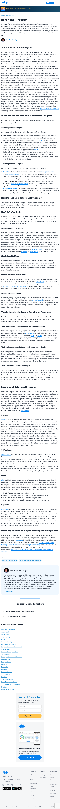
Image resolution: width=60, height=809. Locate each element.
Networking (4, 667)
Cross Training (5, 637)
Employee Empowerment (8, 645)
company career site (8, 284)
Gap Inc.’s (4, 420)
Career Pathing (5, 635)
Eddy (2, 15)
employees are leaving (14, 174)
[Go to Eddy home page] (12, 772)
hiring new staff (37, 249)
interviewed (34, 251)
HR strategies (29, 333)
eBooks (52, 777)
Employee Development (9, 560)
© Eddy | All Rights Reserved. (13, 807)
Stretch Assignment (7, 679)
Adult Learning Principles (8, 630)
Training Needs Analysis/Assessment (11, 684)
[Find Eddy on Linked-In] (3, 785)
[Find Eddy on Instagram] (16, 785)
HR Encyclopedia (9, 15)
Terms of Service (28, 807)
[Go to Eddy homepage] (5, 2)
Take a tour (50, 3)
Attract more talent (10, 188)
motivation (40, 140)
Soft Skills (4, 677)
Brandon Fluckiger (12, 40)
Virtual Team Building (7, 689)
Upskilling (4, 687)
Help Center (53, 794)
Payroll (32, 779)
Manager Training (6, 662)
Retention (6, 172)
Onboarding (33, 789)
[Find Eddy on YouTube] (8, 785)
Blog (51, 775)
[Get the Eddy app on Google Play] (17, 788)
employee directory (33, 545)
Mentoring (4, 664)
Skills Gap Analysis (6, 672)
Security (47, 807)
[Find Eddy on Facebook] (12, 785)
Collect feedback (37, 300)
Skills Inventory (5, 674)
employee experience (48, 172)
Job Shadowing (5, 654)
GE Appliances (6, 454)
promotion (37, 150)
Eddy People (19, 540)
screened (24, 251)
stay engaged (25, 410)
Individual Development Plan (9, 652)
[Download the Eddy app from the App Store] (6, 788)
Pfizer (3, 480)
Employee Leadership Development (11, 647)
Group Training (5, 649)
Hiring (31, 786)
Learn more (30, 757)
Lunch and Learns (6, 659)
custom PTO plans (13, 545)
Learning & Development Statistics (11, 657)
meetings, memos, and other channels (15, 286)
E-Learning (4, 640)
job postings (40, 281)
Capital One (5, 509)
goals (32, 335)
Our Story (42, 775)
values (40, 335)
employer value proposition (49, 108)
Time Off (32, 795)
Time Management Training (9, 682)
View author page (9, 591)
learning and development (19, 183)
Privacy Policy (38, 807)
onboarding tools (45, 542)
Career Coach (5, 632)
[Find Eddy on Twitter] (21, 785)
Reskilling (4, 669)
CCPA (52, 807)
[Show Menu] (57, 3)
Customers (43, 777)
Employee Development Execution (30, 560)
